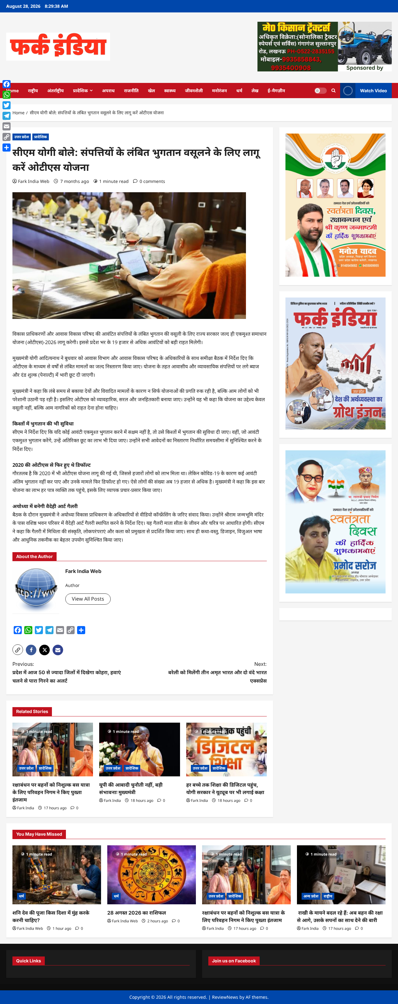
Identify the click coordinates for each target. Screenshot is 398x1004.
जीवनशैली (194, 90)
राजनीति (131, 90)
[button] (17, 649)
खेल (151, 90)
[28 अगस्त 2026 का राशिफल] (151, 874)
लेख (255, 90)
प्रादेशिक (80, 90)
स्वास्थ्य (170, 90)
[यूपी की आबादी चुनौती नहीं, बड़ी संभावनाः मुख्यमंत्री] (139, 749)
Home (12, 90)
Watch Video (373, 90)
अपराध (108, 90)
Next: (217, 672)
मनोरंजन (219, 90)
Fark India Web (33, 181)
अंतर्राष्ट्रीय (55, 90)
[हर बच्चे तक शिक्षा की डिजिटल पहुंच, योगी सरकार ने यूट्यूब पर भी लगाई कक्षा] (226, 749)
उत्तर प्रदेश (21, 136)
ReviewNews (225, 997)
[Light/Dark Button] (320, 90)
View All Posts (88, 598)
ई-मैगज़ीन (276, 90)
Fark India (25, 808)
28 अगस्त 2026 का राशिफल (136, 913)
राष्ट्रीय (33, 90)
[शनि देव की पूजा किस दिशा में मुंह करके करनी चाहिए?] (56, 874)
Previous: (66, 672)
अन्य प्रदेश (310, 896)
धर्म (239, 90)
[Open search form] (333, 90)
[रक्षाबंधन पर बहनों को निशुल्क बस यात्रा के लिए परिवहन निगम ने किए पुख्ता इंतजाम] (52, 749)
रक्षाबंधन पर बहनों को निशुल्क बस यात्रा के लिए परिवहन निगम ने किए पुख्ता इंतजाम (51, 792)
